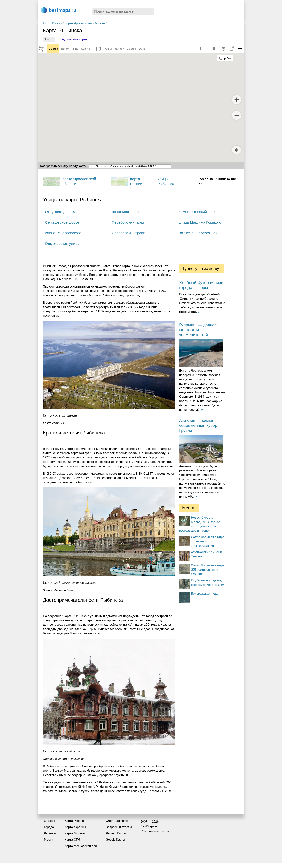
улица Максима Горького (200, 222)
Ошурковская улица (62, 243)
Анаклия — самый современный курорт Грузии (199, 425)
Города (49, 827)
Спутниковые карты (155, 831)
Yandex (65, 48)
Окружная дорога (60, 212)
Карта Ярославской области (85, 23)
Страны (49, 820)
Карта (49, 39)
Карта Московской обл (81, 846)
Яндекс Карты (116, 833)
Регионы (50, 833)
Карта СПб (72, 839)
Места (48, 839)
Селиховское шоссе (62, 222)
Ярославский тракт (128, 233)
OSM (108, 48)
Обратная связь (117, 820)
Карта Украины (75, 827)
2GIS (142, 48)
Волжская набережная (198, 233)
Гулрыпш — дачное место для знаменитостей (198, 330)
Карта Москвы (75, 833)
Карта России (52, 23)
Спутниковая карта (73, 39)
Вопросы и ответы (119, 827)
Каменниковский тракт (198, 212)
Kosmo (85, 48)
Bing (75, 48)
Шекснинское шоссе (129, 212)
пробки (227, 58)
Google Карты (115, 839)
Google (53, 48)
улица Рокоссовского (63, 233)
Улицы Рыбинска (165, 181)
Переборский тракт (128, 222)
